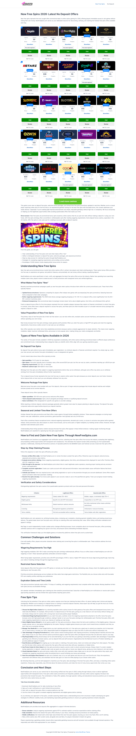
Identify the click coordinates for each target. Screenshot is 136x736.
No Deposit (110, 4)
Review (30, 55)
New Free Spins (100, 4)
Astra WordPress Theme (83, 732)
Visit (30, 51)
